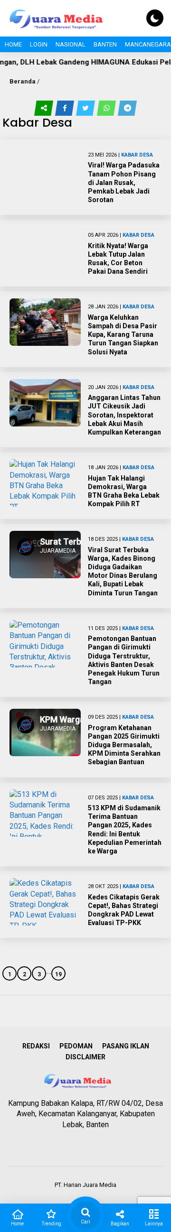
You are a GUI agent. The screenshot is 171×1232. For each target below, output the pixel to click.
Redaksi (36, 1046)
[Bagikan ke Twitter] (86, 107)
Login (39, 44)
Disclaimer (85, 1057)
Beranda (23, 81)
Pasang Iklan (125, 1046)
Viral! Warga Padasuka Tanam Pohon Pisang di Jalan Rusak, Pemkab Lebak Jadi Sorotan (124, 182)
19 (58, 974)
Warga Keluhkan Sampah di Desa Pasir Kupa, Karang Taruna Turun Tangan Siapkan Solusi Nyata (123, 335)
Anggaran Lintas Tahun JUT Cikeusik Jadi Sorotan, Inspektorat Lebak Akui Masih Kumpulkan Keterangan (124, 415)
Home (13, 44)
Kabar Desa (137, 155)
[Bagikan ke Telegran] (127, 107)
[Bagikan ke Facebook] (65, 107)
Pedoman (76, 1046)
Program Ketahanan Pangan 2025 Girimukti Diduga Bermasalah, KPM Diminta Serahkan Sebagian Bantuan (124, 745)
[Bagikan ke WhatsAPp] (107, 107)
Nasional (71, 44)
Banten (105, 44)
